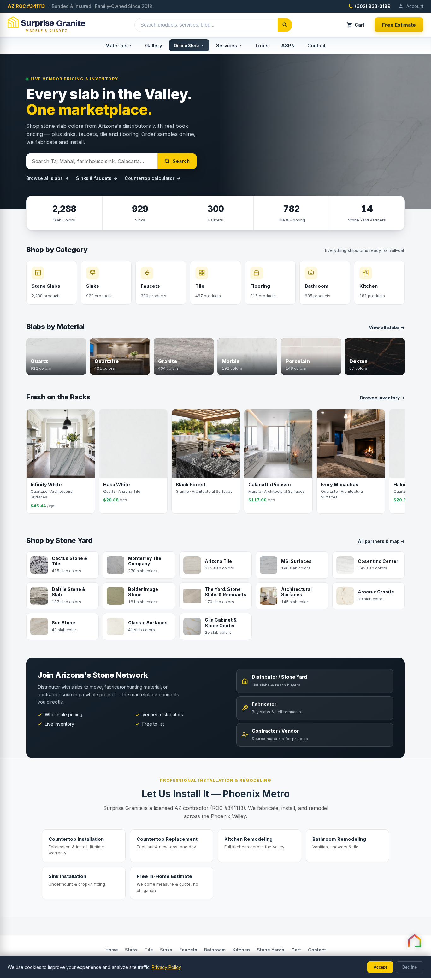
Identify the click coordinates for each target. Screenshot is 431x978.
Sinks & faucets (93, 178)
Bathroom (215, 949)
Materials (116, 46)
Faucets (188, 949)
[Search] (285, 25)
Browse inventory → (382, 397)
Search (181, 161)
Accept (380, 967)
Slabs (131, 949)
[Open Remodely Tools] (414, 941)
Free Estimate (399, 25)
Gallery (153, 46)
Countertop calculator (149, 178)
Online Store (186, 45)
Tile (149, 949)
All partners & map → (381, 541)
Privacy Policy (166, 967)
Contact (316, 46)
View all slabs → (387, 327)
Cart (359, 25)
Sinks (166, 949)
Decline (409, 967)
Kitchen (241, 949)
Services (226, 46)
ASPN (288, 46)
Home (111, 949)
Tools (262, 46)
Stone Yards (270, 949)
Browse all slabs (44, 178)
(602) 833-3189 (373, 6)
